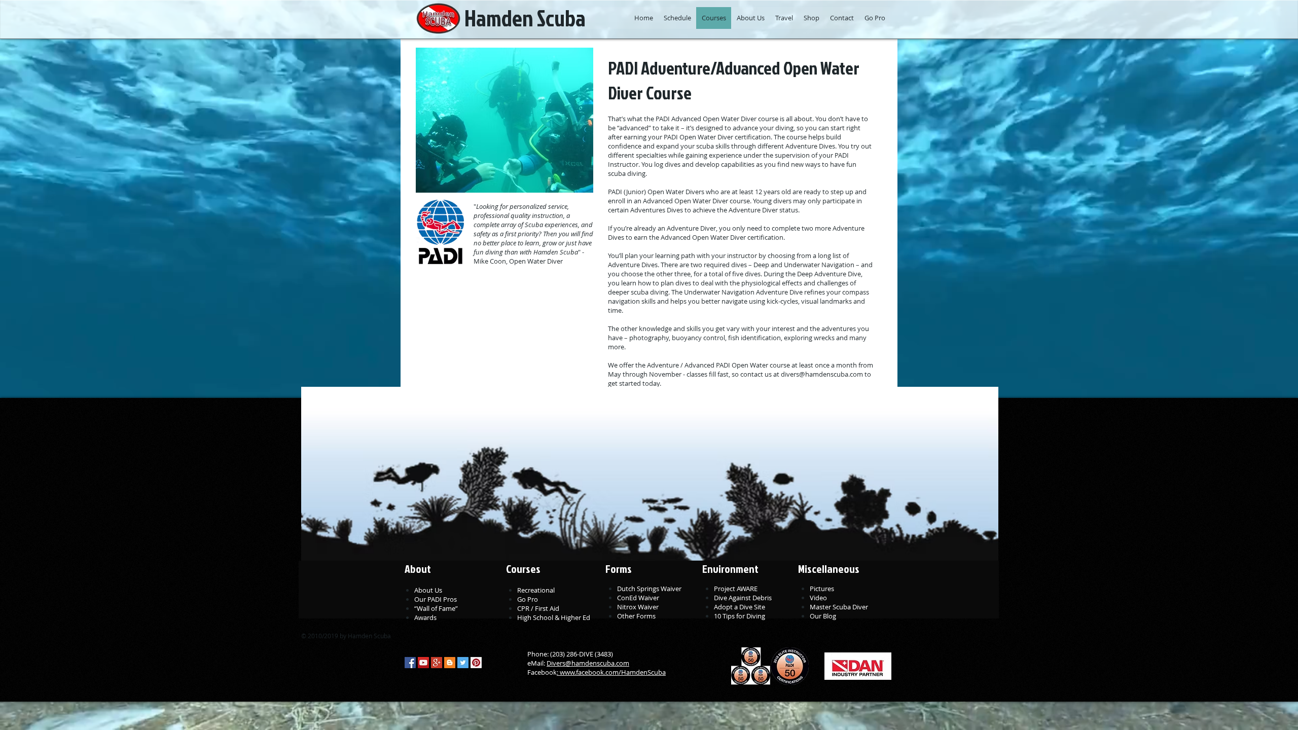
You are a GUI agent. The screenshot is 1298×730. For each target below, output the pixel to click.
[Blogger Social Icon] (449, 662)
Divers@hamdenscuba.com (588, 663)
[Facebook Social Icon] (410, 662)
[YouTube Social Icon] (423, 662)
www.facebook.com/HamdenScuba (613, 672)
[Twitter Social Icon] (462, 662)
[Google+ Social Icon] (436, 662)
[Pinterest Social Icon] (476, 662)
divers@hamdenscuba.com (822, 374)
